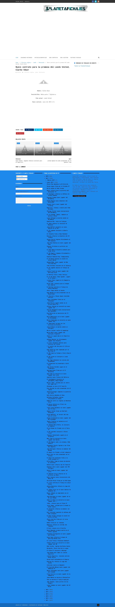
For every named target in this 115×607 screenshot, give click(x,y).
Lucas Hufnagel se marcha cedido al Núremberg (57, 218)
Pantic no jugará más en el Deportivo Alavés (58, 336)
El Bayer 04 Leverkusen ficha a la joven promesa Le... (57, 458)
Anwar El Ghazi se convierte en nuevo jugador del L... (58, 500)
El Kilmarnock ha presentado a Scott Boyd (58, 364)
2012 (47, 598)
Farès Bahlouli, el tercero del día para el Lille (57, 415)
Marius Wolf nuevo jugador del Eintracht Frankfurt (56, 333)
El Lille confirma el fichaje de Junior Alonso (59, 483)
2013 (47, 596)
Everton (56, 143)
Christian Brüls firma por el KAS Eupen (59, 480)
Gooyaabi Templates (43, 605)
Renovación (41, 62)
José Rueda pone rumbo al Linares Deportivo (57, 553)
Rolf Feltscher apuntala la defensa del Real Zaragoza (59, 513)
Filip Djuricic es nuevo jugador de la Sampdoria (58, 574)
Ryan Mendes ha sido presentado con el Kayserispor (58, 293)
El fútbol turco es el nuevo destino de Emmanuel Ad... (59, 490)
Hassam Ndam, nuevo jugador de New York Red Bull (57, 262)
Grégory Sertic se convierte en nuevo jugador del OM (58, 543)
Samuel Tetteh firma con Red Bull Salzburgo (57, 411)
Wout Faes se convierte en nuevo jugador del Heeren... (56, 439)
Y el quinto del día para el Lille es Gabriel (58, 346)
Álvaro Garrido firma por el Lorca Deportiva (57, 519)
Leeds (34, 62)
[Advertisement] (27, 30)
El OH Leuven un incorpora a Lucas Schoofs (57, 357)
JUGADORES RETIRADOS (26, 57)
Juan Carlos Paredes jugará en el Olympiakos (57, 367)
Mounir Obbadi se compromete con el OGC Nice (57, 493)
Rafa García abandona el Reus (55, 395)
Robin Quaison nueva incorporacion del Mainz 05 (58, 477)
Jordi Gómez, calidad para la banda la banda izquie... (58, 506)
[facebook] (93, 1)
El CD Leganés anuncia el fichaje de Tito (58, 268)
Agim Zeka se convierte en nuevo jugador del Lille (56, 374)
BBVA (18, 143)
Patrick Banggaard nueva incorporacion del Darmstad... (58, 310)
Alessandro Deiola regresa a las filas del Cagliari (58, 446)
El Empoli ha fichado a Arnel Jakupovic (59, 452)
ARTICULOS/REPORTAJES (41, 57)
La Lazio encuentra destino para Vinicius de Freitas (56, 343)
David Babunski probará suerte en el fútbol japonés (58, 531)
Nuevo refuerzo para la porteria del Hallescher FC (58, 191)
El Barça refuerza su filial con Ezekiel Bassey (56, 404)
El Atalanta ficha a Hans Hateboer (57, 234)
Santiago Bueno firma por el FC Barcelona (56, 371)
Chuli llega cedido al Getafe (55, 290)
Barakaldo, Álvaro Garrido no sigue (57, 548)
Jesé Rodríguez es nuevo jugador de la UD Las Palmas (58, 497)
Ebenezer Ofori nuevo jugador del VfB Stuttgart (58, 467)
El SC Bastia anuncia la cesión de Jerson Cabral (57, 259)
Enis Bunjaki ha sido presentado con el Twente (59, 389)
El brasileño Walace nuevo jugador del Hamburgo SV (58, 567)
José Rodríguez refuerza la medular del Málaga (59, 449)
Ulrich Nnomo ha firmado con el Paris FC (58, 428)
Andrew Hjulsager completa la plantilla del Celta (59, 392)
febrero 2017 (51, 180)
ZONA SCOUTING (64, 57)
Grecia (37, 143)
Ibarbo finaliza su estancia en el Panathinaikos (57, 422)
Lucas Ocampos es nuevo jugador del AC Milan (58, 585)
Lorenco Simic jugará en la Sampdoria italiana (58, 280)
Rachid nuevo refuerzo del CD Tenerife (58, 464)
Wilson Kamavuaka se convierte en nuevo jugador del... (59, 320)
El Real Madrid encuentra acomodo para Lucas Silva (58, 250)
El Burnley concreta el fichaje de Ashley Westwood (57, 287)
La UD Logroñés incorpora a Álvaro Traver (57, 432)
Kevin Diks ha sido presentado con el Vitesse (58, 455)
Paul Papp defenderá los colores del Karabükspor (58, 360)
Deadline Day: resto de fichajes (56, 221)
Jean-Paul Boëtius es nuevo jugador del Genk (59, 243)
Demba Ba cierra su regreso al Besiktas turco (59, 401)
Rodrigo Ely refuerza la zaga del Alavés (57, 562)
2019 (47, 176)
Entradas (20, 176)
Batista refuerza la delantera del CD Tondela (58, 236)
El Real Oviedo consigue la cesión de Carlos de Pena (58, 516)
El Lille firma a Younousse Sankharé (58, 540)
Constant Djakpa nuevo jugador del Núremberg (57, 198)
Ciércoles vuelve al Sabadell (55, 565)
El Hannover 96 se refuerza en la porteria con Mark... (57, 474)
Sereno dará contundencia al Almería (58, 559)
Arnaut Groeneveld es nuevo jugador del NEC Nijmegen (59, 418)
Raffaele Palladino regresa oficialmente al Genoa (55, 398)
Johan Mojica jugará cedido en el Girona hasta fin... (57, 303)
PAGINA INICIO (19, 1)
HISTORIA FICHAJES (75, 57)
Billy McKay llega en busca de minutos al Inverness (58, 462)
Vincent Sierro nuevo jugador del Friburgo (57, 205)
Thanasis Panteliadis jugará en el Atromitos (57, 435)
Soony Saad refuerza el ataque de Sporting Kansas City (57, 537)
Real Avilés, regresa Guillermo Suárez (58, 546)
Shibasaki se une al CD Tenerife (56, 386)
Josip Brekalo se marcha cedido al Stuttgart (57, 327)
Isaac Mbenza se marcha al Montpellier (58, 577)
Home (17, 57)
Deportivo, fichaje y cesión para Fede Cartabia (58, 208)
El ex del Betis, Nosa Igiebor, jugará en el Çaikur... (58, 277)
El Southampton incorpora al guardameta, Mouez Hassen (55, 380)
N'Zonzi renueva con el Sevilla (56, 528)
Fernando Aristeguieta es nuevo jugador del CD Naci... (59, 534)
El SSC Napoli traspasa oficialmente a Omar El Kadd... (58, 253)
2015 (47, 592)
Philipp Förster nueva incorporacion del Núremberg (58, 211)
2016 (47, 589)
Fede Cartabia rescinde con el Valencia (59, 265)
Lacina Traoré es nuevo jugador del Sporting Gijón (57, 271)
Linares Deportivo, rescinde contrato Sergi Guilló (58, 556)
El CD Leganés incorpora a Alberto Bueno (57, 231)
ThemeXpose (25, 605)
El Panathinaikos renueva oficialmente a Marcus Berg (43, 150)
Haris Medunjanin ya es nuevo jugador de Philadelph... (58, 317)
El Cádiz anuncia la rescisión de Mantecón (57, 224)
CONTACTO (27, 1)
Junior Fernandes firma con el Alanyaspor (56, 300)
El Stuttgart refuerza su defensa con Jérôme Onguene (58, 194)
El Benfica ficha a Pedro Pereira (57, 274)
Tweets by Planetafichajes (82, 66)
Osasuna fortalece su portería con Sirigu (57, 247)
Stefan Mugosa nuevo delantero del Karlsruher (57, 201)
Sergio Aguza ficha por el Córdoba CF (58, 186)
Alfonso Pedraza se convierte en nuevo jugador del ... (58, 307)
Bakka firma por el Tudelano (55, 522)
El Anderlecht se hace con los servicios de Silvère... (56, 324)
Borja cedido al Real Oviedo (55, 188)
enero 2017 (50, 182)
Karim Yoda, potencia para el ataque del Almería (58, 284)
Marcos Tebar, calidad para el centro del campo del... (58, 383)
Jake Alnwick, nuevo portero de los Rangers (57, 582)
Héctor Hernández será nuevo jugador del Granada (58, 571)
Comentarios (21, 179)
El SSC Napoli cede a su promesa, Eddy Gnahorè (58, 442)
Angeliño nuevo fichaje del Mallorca (58, 377)
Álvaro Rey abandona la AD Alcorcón (57, 184)
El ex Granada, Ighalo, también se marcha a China (57, 215)
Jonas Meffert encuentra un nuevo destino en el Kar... (57, 227)
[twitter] (96, 1)
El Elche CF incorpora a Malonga (56, 550)
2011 (47, 600)
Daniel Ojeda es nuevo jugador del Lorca (57, 471)
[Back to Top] (98, 605)
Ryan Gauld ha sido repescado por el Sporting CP (58, 350)
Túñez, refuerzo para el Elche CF (57, 503)
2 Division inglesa (26, 62)
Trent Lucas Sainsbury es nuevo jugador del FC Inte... (59, 408)
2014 (47, 594)
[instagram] (98, 1)
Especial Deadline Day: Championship (58, 256)
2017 (47, 178)
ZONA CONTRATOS (53, 57)
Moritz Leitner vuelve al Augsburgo (57, 330)
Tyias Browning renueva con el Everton (61, 151)
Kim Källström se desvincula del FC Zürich (57, 313)
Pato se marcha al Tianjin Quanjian (58, 579)
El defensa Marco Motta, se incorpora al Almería (58, 425)
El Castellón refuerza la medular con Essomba (58, 509)
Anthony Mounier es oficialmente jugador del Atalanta (56, 340)
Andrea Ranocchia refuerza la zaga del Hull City (58, 486)
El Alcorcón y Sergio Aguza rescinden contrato (58, 296)
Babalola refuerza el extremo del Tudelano (57, 525)
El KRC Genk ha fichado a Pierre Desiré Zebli (59, 353)
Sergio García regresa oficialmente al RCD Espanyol (58, 240)
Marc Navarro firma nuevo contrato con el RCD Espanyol (24, 150)
